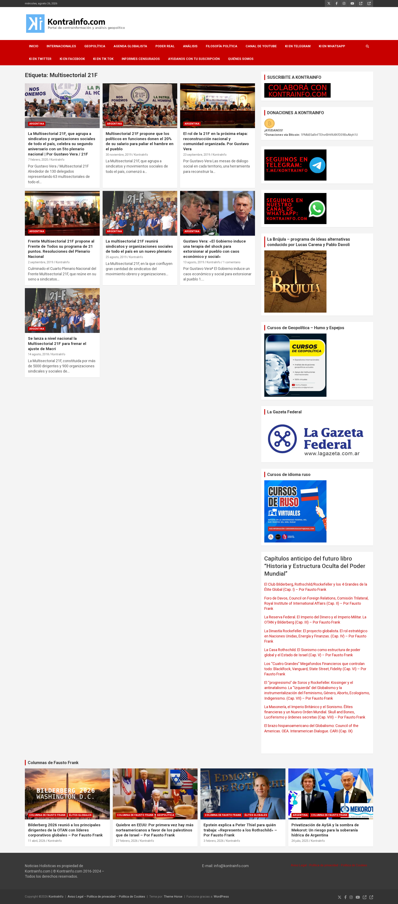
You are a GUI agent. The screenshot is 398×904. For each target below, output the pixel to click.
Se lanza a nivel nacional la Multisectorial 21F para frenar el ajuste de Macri (57, 343)
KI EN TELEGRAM (298, 46)
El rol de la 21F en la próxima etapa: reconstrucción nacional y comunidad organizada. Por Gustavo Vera (216, 141)
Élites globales (80, 815)
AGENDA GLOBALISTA (130, 46)
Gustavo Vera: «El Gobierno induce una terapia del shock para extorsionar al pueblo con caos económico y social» (214, 249)
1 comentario (231, 262)
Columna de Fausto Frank (47, 815)
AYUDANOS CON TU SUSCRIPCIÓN (194, 59)
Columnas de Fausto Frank (53, 762)
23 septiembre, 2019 (196, 154)
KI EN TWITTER (40, 59)
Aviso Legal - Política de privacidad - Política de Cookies (329, 865)
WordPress (221, 896)
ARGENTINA (36, 123)
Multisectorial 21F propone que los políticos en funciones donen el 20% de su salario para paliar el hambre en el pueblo (140, 141)
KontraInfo (57, 159)
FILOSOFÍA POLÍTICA (221, 46)
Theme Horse (173, 896)
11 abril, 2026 (36, 840)
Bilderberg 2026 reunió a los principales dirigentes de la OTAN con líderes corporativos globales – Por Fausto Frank (65, 830)
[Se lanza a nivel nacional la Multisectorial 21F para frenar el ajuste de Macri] (62, 310)
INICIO (33, 46)
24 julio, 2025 (299, 840)
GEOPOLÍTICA (94, 46)
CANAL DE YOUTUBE (261, 46)
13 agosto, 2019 (193, 262)
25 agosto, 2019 (116, 257)
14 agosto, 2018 (38, 354)
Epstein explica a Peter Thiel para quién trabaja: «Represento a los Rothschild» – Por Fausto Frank (240, 830)
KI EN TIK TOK (103, 59)
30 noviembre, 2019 (119, 154)
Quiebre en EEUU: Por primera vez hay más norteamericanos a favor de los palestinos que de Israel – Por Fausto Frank (154, 830)
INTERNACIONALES (61, 46)
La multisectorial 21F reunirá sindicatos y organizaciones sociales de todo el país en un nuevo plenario (139, 246)
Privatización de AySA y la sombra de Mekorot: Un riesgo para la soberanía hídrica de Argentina (325, 830)
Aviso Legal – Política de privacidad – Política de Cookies (106, 896)
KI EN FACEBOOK (72, 59)
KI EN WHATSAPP (332, 46)
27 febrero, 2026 (127, 840)
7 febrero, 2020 (38, 159)
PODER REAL (165, 46)
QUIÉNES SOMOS (241, 59)
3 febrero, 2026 (214, 840)
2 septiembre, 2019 (40, 262)
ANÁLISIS (190, 46)
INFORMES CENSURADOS (141, 59)
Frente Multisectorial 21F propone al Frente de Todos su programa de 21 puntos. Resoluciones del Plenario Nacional (61, 249)
